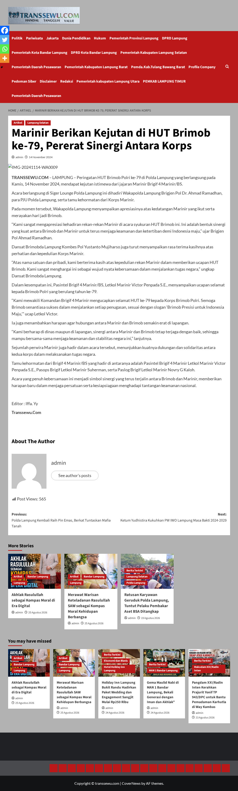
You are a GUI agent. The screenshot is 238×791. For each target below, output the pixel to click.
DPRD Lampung (174, 38)
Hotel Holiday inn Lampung (114, 669)
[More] (4, 58)
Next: (173, 517)
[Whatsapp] (4, 49)
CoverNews (131, 783)
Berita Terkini (134, 571)
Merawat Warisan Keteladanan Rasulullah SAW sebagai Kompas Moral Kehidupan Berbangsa (89, 606)
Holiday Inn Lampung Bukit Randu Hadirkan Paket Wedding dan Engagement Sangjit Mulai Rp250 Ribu (119, 692)
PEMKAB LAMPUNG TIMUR (164, 81)
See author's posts (74, 475)
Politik (17, 38)
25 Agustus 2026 (37, 613)
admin (19, 157)
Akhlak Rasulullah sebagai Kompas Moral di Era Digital (33, 600)
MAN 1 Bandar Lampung (163, 671)
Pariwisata (34, 38)
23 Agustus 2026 (205, 718)
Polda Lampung (135, 583)
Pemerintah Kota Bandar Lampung (39, 52)
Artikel (18, 123)
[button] (227, 67)
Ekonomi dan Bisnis (116, 661)
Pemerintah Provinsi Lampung (134, 38)
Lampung (19, 583)
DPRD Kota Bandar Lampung (94, 52)
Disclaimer (48, 81)
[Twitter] (4, 39)
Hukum (100, 38)
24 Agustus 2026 (115, 713)
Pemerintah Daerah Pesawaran (36, 67)
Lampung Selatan (38, 123)
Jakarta (52, 38)
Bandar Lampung (37, 577)
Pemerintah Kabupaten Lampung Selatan (153, 52)
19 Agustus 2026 (150, 618)
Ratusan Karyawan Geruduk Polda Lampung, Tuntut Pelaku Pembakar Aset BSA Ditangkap (146, 603)
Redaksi (66, 81)
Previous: (61, 520)
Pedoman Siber (24, 81)
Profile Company (201, 67)
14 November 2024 (41, 157)
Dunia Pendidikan (76, 38)
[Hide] (2, 67)
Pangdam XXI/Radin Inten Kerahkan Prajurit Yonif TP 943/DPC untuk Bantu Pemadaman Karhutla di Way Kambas (209, 694)
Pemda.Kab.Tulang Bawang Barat (158, 67)
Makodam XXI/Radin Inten (206, 669)
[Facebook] (4, 30)
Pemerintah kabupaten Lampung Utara (107, 81)
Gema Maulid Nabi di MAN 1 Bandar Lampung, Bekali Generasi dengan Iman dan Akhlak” (163, 692)
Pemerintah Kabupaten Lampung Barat (96, 67)
